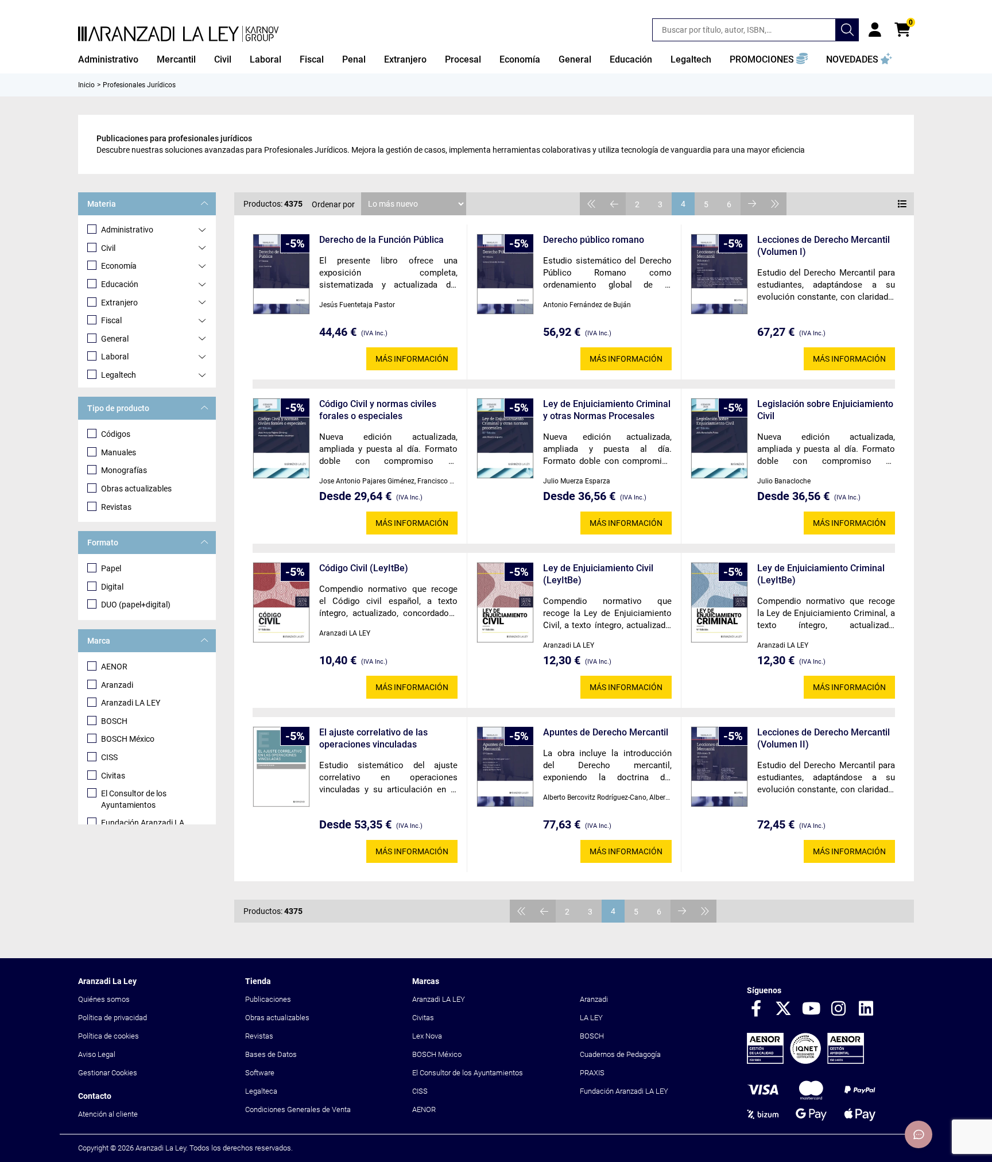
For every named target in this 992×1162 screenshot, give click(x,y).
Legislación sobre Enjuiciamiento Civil (825, 409)
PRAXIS (592, 1072)
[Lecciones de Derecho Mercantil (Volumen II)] (719, 766)
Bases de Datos (271, 1054)
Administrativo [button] (108, 59)
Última (775, 203)
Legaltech (118, 374)
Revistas (116, 507)
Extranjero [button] (405, 59)
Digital (112, 586)
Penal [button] (354, 59)
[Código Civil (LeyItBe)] (281, 602)
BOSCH (114, 721)
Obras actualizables (136, 488)
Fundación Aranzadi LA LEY (624, 1091)
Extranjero (119, 302)
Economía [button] (519, 59)
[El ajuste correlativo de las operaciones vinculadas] (281, 766)
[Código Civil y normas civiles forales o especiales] (281, 438)
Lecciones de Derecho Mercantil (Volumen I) (823, 245)
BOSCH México (127, 738)
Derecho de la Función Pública (381, 239)
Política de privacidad (112, 1017)
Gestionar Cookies (107, 1072)
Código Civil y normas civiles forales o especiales (377, 409)
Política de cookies (108, 1036)
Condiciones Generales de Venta (298, 1109)
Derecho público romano (593, 239)
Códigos (115, 434)
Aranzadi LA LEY (130, 702)
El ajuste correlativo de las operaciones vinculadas (373, 738)
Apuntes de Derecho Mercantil (605, 732)
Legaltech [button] (691, 59)
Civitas (113, 775)
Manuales (118, 452)
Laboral (115, 356)
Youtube (811, 1009)
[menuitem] (108, 59)
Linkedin (866, 1009)
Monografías (124, 470)
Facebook (756, 1009)
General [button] (575, 59)
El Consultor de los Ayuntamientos (133, 799)
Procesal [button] (463, 59)
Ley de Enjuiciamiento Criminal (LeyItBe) (821, 574)
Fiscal (111, 320)
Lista (902, 203)
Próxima (752, 203)
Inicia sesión (874, 29)
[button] (768, 59)
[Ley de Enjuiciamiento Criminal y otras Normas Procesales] (505, 438)
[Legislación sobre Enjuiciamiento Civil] (719, 438)
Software (259, 1072)
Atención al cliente (108, 1114)
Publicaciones (268, 999)
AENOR (114, 666)
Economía (119, 265)
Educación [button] (631, 59)
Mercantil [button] (176, 59)
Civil (108, 248)
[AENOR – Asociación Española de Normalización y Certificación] (805, 1061)
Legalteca (261, 1091)
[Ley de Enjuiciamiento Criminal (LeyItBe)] (719, 602)
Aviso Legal (96, 1054)
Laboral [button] (265, 59)
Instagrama (839, 1009)
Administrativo (127, 229)
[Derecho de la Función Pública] (281, 274)
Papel (111, 568)
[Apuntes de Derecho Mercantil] (505, 766)
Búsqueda (847, 29)
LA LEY (591, 1017)
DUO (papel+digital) (135, 604)
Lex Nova (427, 1036)
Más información (411, 358)
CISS (109, 757)
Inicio (86, 85)
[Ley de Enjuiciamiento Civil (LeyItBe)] (505, 602)
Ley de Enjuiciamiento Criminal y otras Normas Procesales (607, 409)
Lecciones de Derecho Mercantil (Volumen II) (823, 738)
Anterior (614, 203)
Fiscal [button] (312, 59)
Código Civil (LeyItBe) (363, 568)
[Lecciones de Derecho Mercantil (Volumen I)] (719, 274)
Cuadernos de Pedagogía (620, 1054)
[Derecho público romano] (505, 274)
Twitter (783, 1009)
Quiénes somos (104, 999)
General (115, 338)
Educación (119, 284)
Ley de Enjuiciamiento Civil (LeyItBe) (598, 574)
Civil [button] (222, 59)
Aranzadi (117, 685)
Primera (591, 203)
